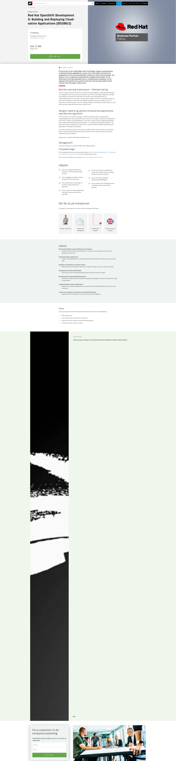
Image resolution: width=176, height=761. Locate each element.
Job (130, 3)
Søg (92, 3)
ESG (133, 3)
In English (144, 3)
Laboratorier (111, 3)
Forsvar (125, 3)
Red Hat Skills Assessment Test (92, 157)
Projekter (104, 3)
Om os (138, 3)
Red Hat (32, 7)
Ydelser (97, 3)
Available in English (67, 67)
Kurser (119, 3)
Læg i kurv (56, 56)
